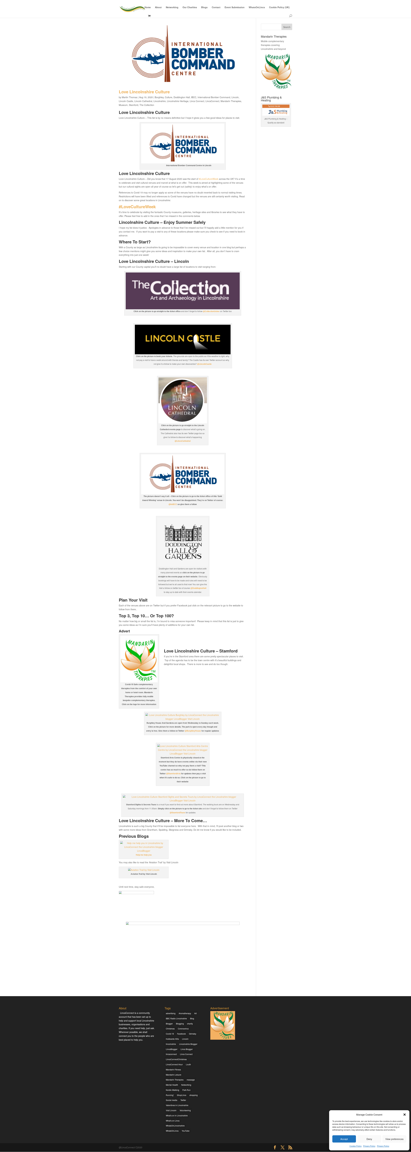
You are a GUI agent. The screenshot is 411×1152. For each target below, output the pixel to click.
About (158, 7)
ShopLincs (181, 1095)
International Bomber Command (214, 97)
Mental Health (172, 1084)
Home (147, 7)
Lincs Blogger (187, 1049)
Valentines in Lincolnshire (177, 1105)
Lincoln (235, 97)
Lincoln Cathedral (143, 101)
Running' (170, 1095)
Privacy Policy (369, 1146)
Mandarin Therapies (231, 101)
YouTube (185, 1130)
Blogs (204, 7)
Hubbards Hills (172, 1038)
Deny (369, 1139)
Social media (171, 1100)
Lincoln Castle (126, 101)
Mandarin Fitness (173, 1069)
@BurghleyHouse (193, 730)
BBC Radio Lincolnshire (176, 1018)
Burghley (159, 97)
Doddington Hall (182, 97)
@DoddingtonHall (198, 588)
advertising (170, 1013)
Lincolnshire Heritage (177, 101)
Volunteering (185, 1110)
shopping (193, 1095)
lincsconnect (171, 1054)
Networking (172, 7)
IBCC (193, 97)
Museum (123, 105)
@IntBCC (173, 504)
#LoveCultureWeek (208, 178)
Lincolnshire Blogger (188, 1044)
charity (190, 1023)
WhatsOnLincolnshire (175, 1125)
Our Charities (190, 7)
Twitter (183, 1100)
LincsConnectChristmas (176, 1059)
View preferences (394, 1139)
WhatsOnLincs (257, 7)
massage (191, 1079)
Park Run (186, 1090)
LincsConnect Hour (174, 1064)
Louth (188, 1064)
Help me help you (144, 854)
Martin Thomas (129, 97)
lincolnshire (171, 1044)
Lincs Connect (197, 101)
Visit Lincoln (171, 1110)
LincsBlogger (171, 1049)
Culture (168, 97)
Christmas (170, 1028)
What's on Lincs (172, 1120)
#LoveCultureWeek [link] (137, 207)
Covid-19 (170, 1033)
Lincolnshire (159, 101)
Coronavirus (183, 1028)
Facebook (181, 1033)
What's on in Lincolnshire (177, 1115)
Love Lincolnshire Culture (144, 92)
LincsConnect (212, 101)
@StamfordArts (173, 773)
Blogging (180, 1023)
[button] (404, 1114)
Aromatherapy (185, 1013)
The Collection (147, 105)
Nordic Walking (172, 1090)
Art (195, 1013)
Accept (344, 1139)
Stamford (133, 105)
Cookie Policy (356, 1146)
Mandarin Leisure (173, 1074)
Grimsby (192, 1033)
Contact (216, 7)
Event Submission (235, 7)
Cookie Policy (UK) (279, 7)
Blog (192, 1018)
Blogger (169, 1023)
